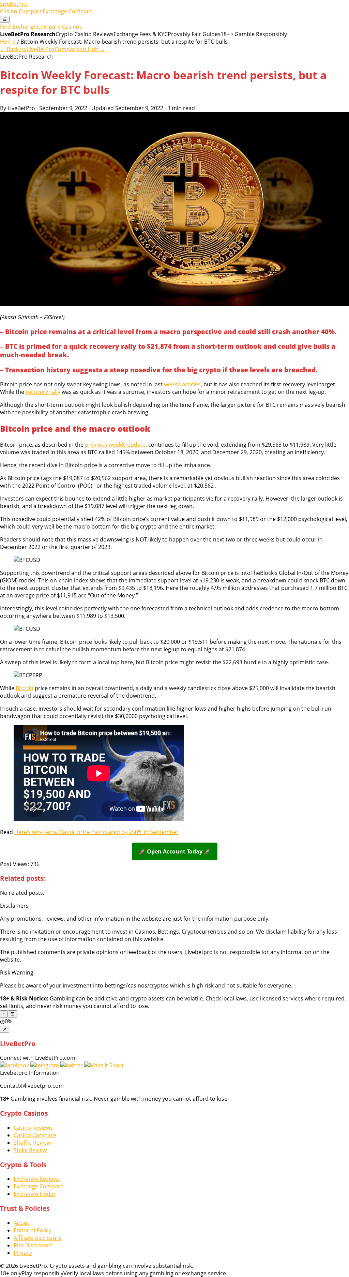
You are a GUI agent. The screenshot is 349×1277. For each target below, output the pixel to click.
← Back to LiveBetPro (27, 49)
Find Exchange (18, 26)
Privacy (23, 1253)
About (21, 1223)
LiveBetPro (14, 4)
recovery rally (43, 392)
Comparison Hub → (80, 49)
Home (8, 41)
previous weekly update (115, 444)
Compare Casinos (59, 26)
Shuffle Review (32, 1142)
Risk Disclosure (33, 1245)
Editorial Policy (32, 1230)
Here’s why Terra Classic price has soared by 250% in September (96, 832)
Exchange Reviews (37, 1179)
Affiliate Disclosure (38, 1238)
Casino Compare (21, 11)
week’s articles (182, 384)
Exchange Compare (67, 11)
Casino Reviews (33, 1127)
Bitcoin (24, 688)
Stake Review (30, 1150)
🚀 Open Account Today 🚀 (175, 851)
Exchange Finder (35, 1194)
